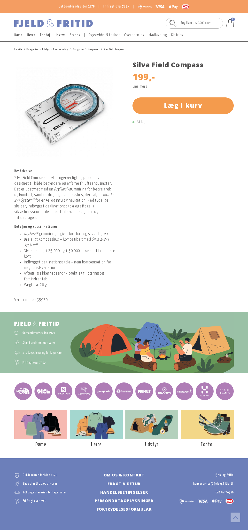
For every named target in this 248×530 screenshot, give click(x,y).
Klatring (177, 35)
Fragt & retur (124, 483)
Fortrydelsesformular (124, 509)
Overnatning (134, 35)
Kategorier (32, 49)
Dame (18, 35)
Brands (75, 35)
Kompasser (94, 49)
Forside (18, 49)
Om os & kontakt (124, 475)
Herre (31, 35)
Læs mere (139, 87)
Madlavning (158, 35)
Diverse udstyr (61, 49)
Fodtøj (45, 35)
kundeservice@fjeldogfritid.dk (213, 483)
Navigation (78, 49)
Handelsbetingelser (124, 492)
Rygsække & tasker (104, 35)
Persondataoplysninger (124, 500)
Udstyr (59, 35)
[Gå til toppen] (235, 517)
